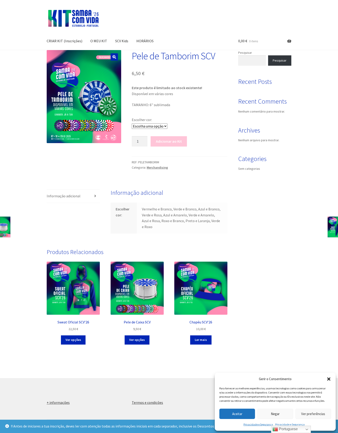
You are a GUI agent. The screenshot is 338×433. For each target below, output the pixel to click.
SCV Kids (121, 41)
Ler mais (201, 340)
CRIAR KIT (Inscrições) (64, 41)
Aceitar (237, 414)
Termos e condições (147, 402)
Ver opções (73, 340)
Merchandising (157, 167)
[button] (329, 379)
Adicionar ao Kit (169, 141)
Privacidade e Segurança (258, 424)
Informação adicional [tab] (63, 196)
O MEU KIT (98, 41)
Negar (275, 414)
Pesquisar (245, 53)
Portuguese (288, 429)
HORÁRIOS (145, 41)
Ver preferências (313, 414)
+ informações (58, 402)
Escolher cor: (142, 119)
